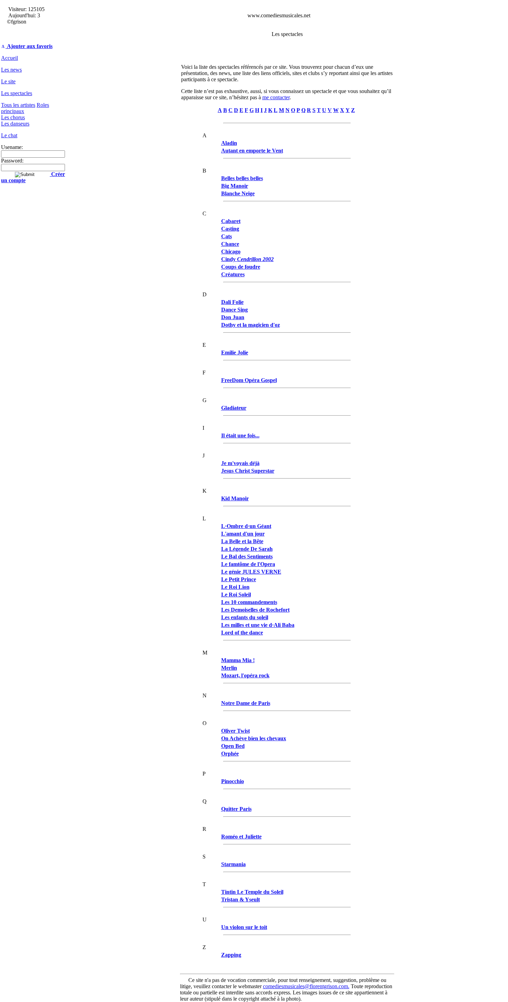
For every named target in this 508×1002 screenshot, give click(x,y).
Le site (8, 81)
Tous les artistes (18, 105)
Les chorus (13, 117)
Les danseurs (15, 124)
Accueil (9, 58)
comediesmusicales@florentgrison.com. (306, 986)
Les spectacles (16, 93)
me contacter (276, 97)
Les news (11, 70)
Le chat (9, 135)
